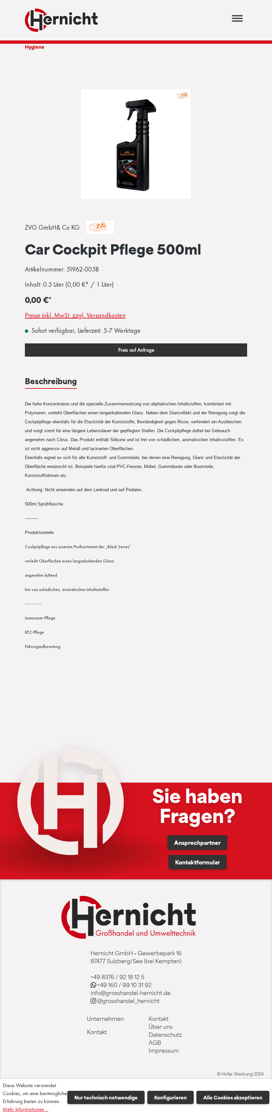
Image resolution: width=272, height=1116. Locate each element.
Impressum (164, 1050)
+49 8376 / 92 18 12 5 (117, 976)
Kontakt (97, 1031)
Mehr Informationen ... (25, 1109)
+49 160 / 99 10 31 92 (124, 984)
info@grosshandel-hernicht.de (130, 992)
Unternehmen (105, 1018)
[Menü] (237, 20)
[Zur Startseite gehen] (61, 20)
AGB (155, 1042)
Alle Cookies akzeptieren (232, 1097)
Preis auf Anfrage (136, 349)
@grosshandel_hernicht (128, 1000)
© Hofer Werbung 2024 (240, 1074)
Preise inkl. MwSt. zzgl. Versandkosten (75, 315)
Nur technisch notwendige (106, 1097)
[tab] (51, 381)
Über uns (160, 1026)
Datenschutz (165, 1034)
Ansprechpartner (197, 842)
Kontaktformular (197, 862)
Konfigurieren (170, 1097)
